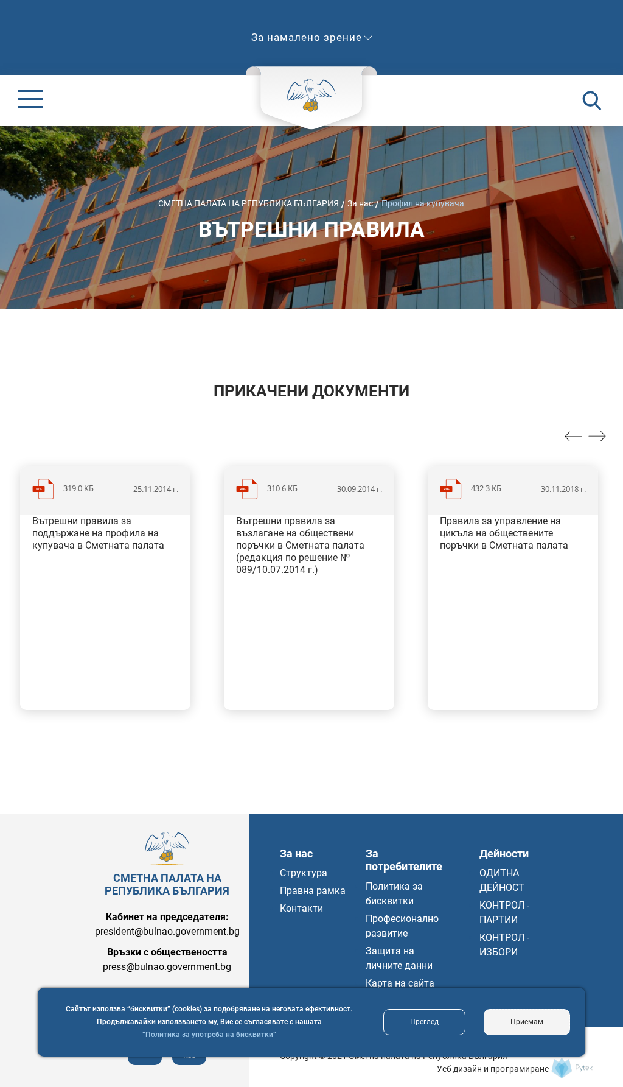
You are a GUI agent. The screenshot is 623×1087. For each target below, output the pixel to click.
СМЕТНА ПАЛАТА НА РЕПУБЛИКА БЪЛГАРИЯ (248, 203)
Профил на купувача (422, 203)
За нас (360, 203)
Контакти (301, 908)
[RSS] (189, 1062)
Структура (303, 873)
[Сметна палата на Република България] (572, 1067)
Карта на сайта (400, 983)
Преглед (424, 1022)
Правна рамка (313, 890)
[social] (145, 1062)
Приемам (526, 1022)
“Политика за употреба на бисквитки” (209, 1034)
